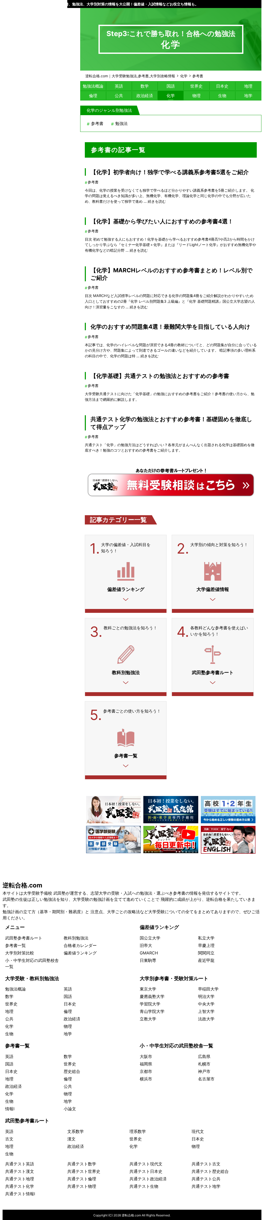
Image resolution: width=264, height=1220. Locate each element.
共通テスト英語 (19, 1163)
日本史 (222, 86)
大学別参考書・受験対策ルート (174, 978)
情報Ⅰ (9, 1108)
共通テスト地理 (19, 1178)
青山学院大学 (152, 1011)
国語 (171, 86)
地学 (248, 95)
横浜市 (146, 1078)
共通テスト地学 (206, 1186)
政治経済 (144, 95)
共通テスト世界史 (83, 1171)
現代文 (198, 1131)
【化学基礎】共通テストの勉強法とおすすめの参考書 (159, 375)
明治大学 (206, 996)
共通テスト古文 (206, 1163)
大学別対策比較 (19, 952)
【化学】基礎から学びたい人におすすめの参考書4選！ (161, 221)
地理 (248, 86)
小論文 (70, 1108)
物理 (196, 95)
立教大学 (148, 1018)
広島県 (204, 1056)
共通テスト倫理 (81, 1178)
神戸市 (204, 1071)
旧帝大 (146, 945)
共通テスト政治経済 (148, 1178)
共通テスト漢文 (19, 1171)
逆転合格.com (22, 885)
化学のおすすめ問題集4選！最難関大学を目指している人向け (170, 326)
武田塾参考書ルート (23, 938)
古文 (9, 1138)
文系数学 (75, 1131)
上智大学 (206, 1011)
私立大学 (206, 938)
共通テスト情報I (20, 1193)
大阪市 (146, 1056)
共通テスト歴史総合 (210, 1171)
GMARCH (149, 952)
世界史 (196, 86)
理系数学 (137, 1131)
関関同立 (206, 952)
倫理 (93, 95)
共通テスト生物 (143, 1186)
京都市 (146, 1071)
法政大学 (206, 1018)
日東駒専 (148, 960)
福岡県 (146, 1063)
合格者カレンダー (80, 945)
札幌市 (204, 1063)
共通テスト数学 (81, 1163)
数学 (145, 86)
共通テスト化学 (19, 1186)
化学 (171, 95)
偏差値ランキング (80, 952)
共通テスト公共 (206, 1178)
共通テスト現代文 (145, 1163)
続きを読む (157, 201)
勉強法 (121, 123)
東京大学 (148, 989)
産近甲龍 (206, 960)
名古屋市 (206, 1078)
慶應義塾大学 (152, 996)
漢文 (71, 1138)
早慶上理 (206, 945)
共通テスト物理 (81, 1186)
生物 (222, 95)
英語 (119, 86)
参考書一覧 (15, 945)
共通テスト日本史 (145, 1171)
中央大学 (206, 1003)
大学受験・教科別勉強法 (32, 978)
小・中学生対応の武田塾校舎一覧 (176, 1046)
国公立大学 (150, 938)
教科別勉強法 (76, 938)
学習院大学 (150, 1003)
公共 (119, 95)
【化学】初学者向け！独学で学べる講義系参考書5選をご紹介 (169, 171)
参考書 (97, 123)
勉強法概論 (93, 86)
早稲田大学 (208, 989)
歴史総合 (72, 1071)
